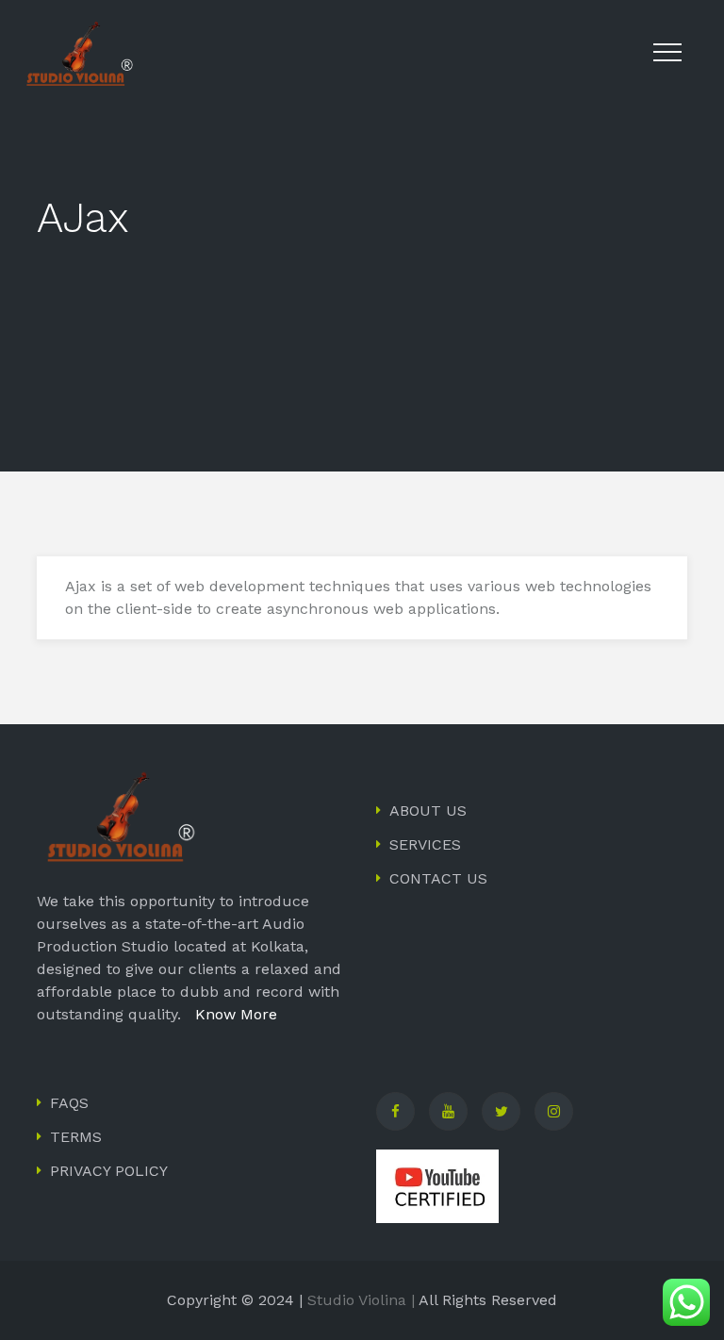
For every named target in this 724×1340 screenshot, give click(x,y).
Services (425, 844)
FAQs (69, 1103)
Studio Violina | (361, 1300)
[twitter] (501, 1111)
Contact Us (438, 878)
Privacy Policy (109, 1171)
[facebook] (395, 1111)
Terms (76, 1137)
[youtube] (448, 1111)
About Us (428, 810)
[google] (554, 1111)
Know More (231, 1014)
